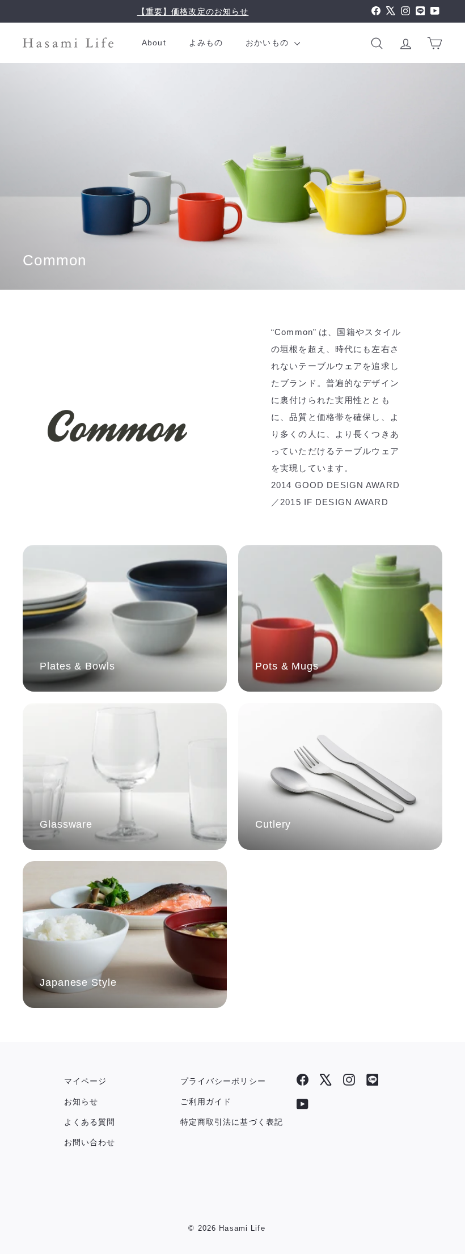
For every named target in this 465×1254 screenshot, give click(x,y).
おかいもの (268, 42)
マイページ (85, 1081)
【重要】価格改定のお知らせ (193, 11)
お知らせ (81, 1101)
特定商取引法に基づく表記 (232, 1121)
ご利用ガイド (206, 1101)
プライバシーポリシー (223, 1081)
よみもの (206, 42)
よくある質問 (90, 1121)
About (154, 42)
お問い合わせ (90, 1142)
